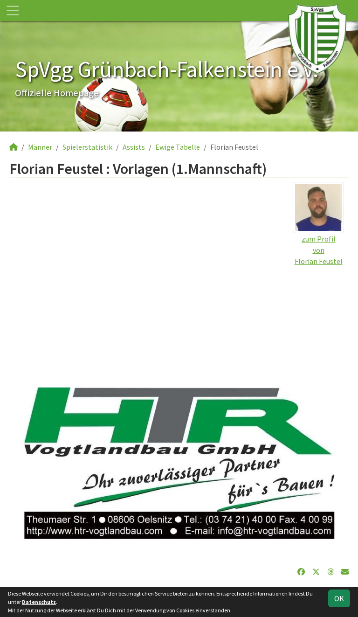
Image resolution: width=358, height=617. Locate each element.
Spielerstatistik (87, 147)
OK (339, 598)
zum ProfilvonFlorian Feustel (319, 250)
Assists (134, 147)
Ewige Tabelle (177, 147)
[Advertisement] (179, 332)
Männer (40, 147)
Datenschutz (39, 601)
